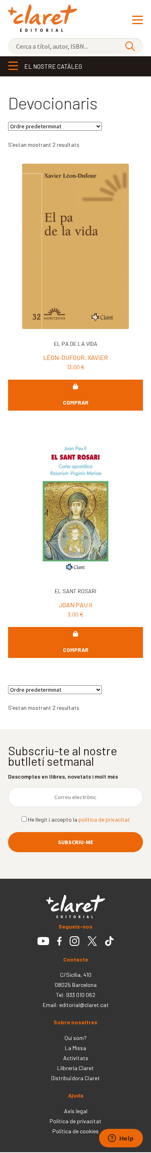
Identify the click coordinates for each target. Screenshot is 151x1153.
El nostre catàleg (53, 66)
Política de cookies (75, 1131)
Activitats (75, 1057)
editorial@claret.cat (84, 1004)
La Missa (75, 1047)
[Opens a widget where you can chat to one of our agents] (121, 1139)
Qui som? (75, 1037)
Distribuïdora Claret (75, 1078)
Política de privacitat (75, 1121)
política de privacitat (104, 819)
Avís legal (75, 1111)
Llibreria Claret (75, 1068)
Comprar (76, 402)
